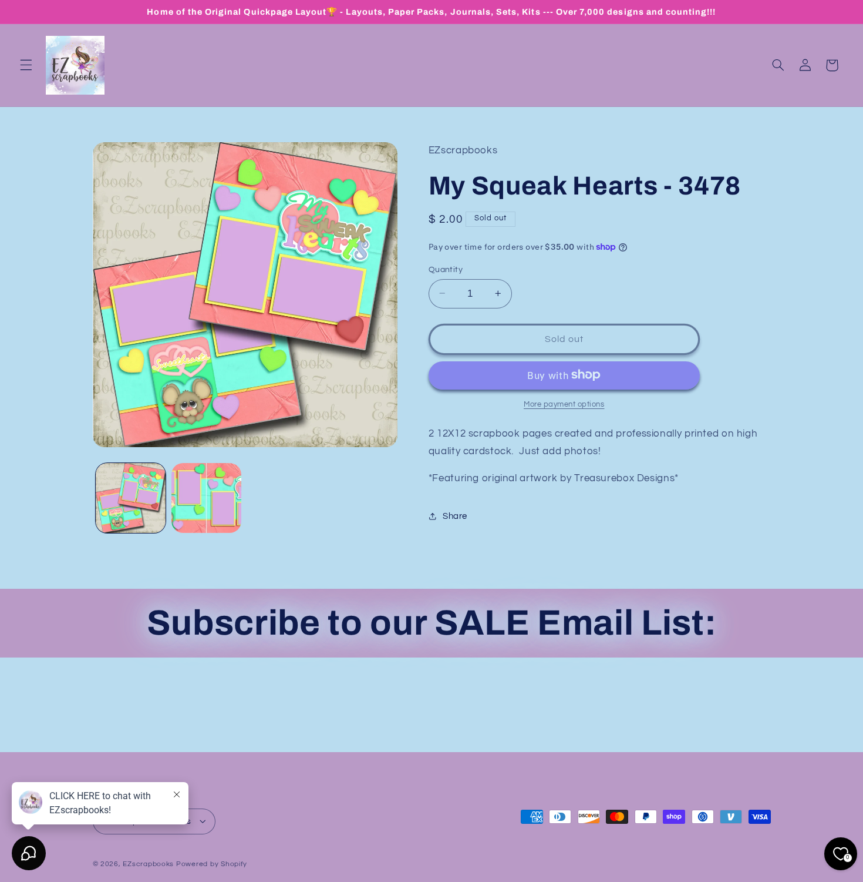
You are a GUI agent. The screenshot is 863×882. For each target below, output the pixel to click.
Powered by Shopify (211, 863)
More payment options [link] (564, 404)
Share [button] (455, 516)
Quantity (446, 269)
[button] (25, 65)
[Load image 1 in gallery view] (131, 498)
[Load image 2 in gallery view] (206, 498)
